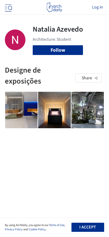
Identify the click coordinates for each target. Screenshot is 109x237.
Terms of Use (56, 225)
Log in (97, 7)
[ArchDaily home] (54, 7)
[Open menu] (8, 7)
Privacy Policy (14, 229)
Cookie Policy (37, 229)
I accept (87, 227)
